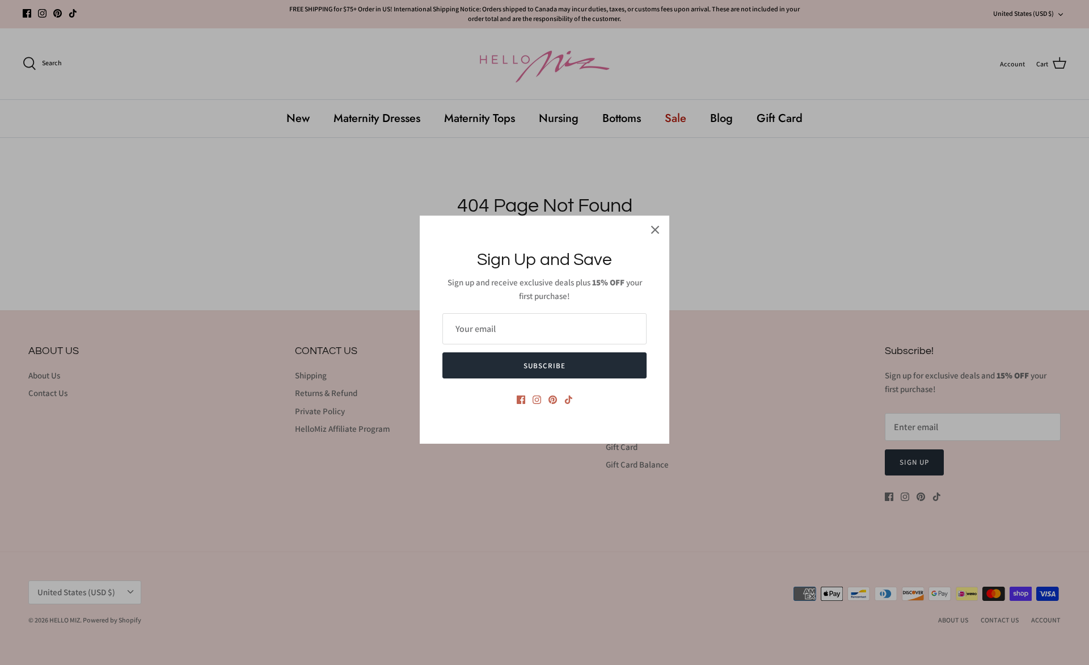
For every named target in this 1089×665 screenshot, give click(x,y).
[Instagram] (537, 399)
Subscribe (544, 366)
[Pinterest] (552, 399)
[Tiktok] (568, 399)
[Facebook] (521, 399)
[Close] (655, 229)
